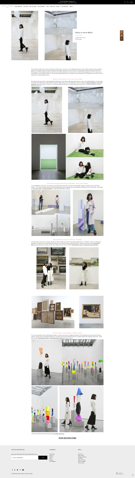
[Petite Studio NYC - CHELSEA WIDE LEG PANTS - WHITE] (82, 244)
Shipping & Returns (82, 457)
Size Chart (80, 458)
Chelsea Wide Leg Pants (77, 244)
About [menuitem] (71, 6)
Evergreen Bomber (48, 188)
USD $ (120, 473)
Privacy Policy (81, 462)
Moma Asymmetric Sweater (57, 338)
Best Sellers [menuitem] (32, 6)
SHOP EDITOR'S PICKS (67, 438)
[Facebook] (12, 470)
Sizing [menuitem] (57, 6)
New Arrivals (61, 433)
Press (50, 458)
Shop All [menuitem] (52, 6)
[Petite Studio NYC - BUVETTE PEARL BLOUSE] (68, 179)
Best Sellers (56, 433)
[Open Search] (125, 2)
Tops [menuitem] (47, 6)
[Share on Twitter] (121, 35)
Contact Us (80, 454)
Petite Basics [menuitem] (41, 6)
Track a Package (81, 461)
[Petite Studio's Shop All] (68, 235)
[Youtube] (23, 470)
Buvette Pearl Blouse (91, 82)
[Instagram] (14, 470)
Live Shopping (52, 461)
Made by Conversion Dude (26, 473)
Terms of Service (81, 460)
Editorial (51, 457)
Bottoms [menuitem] (25, 6)
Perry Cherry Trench (37, 188)
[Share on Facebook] (121, 32)
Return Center (81, 455)
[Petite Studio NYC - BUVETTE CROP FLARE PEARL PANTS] (68, 132)
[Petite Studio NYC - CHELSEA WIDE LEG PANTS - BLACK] (68, 431)
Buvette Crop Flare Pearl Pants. (92, 244)
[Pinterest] (20, 470)
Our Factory (52, 454)
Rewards (51, 460)
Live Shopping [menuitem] (64, 6)
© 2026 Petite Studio (15, 473)
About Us (51, 455)
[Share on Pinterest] (121, 39)
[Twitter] (17, 470)
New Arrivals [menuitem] (18, 6)
